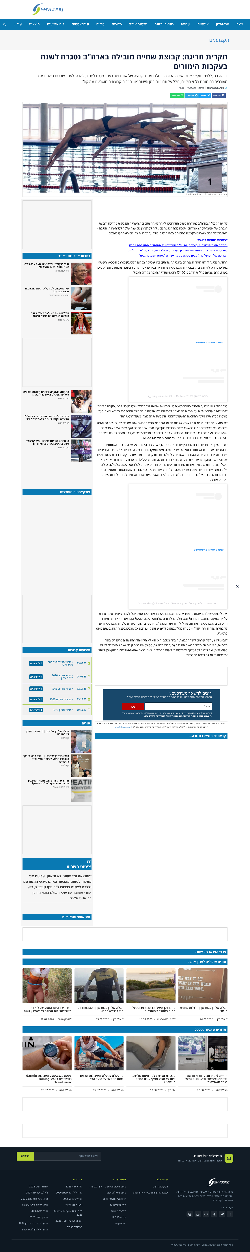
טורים (100, 24)
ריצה (239, 24)
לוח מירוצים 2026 (38, 1187)
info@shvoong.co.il (123, 727)
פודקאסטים (80, 24)
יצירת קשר (120, 1223)
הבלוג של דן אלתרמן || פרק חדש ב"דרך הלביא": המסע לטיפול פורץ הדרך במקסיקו (46, 758)
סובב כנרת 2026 (39, 1211)
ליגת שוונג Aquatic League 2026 (67, 1213)
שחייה (185, 24)
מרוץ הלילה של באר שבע (35, 1205)
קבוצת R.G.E (119, 1217)
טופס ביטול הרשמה (116, 1193)
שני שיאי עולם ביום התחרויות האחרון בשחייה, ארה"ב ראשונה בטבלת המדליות (177, 250)
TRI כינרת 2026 (74, 1187)
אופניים (203, 24)
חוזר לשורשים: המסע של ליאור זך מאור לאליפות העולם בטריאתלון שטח (48, 1009)
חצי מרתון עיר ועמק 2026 (68, 1221)
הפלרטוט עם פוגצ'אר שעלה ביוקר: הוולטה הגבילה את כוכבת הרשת (49, 314)
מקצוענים (219, 40)
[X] (214, 1214)
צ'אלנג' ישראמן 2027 (37, 1193)
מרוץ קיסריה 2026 (72, 1199)
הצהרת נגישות (118, 1211)
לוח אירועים (55, 24)
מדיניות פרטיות (118, 1205)
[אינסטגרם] (189, 1214)
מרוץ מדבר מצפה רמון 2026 (33, 1223)
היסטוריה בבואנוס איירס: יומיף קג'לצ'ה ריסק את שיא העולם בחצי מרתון (47, 442)
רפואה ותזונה (164, 24)
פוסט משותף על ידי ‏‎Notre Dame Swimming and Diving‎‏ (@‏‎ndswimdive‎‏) (178, 603)
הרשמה (25, 1156)
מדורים (117, 24)
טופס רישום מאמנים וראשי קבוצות (108, 1187)
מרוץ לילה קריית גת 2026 (69, 1193)
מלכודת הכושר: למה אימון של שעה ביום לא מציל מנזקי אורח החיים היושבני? (153, 1079)
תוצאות (34, 24)
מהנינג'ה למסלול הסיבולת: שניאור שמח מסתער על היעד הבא (101, 1077)
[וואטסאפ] (198, 1214)
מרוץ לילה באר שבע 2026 (34, 1199)
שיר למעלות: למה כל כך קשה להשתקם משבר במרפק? (47, 290)
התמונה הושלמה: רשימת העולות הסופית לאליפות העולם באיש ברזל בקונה (46, 393)
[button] (219, 95)
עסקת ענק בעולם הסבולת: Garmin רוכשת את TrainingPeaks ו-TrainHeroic (49, 1079)
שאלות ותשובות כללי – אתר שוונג (150, 1193)
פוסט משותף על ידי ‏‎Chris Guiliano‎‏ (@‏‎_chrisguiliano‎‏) (178, 396)
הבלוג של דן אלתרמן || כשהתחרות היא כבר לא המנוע (101, 1009)
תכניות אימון (138, 24)
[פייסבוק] (230, 1214)
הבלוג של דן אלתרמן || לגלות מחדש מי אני (203, 1009)
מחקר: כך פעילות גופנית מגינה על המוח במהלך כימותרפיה (154, 1009)
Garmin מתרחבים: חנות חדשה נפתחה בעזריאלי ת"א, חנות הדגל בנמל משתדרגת (206, 1079)
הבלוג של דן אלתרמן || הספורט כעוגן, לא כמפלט (47, 733)
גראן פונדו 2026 (74, 1205)
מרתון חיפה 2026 (38, 1217)
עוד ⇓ (17, 24)
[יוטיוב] (206, 1214)
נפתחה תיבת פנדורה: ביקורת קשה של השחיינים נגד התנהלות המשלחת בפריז (178, 245)
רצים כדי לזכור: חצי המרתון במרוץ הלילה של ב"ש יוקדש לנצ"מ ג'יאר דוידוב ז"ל (46, 418)
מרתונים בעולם (74, 1227)
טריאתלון (222, 24)
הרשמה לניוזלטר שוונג (114, 1199)
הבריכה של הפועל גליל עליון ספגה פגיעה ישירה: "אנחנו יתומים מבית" (183, 255)
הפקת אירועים (160, 1187)
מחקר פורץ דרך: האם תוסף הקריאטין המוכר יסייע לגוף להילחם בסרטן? (48, 782)
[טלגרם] (222, 1214)
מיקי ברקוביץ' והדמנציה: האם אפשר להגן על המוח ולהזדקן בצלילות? (46, 265)
